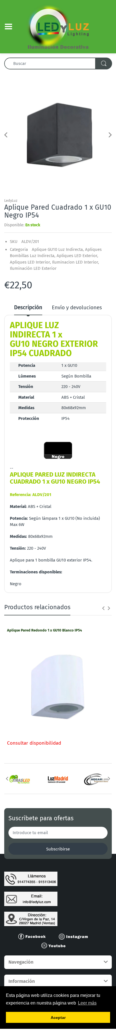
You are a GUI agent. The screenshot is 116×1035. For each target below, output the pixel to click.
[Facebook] (34, 936)
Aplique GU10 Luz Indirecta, (58, 249)
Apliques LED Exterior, (77, 255)
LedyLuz (10, 200)
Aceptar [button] (58, 1017)
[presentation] (103, 608)
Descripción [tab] (28, 307)
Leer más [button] (87, 1003)
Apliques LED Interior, (30, 262)
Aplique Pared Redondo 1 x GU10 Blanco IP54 (44, 630)
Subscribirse (58, 849)
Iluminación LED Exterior (33, 268)
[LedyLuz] (58, 26)
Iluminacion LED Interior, (75, 262)
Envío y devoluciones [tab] (77, 307)
